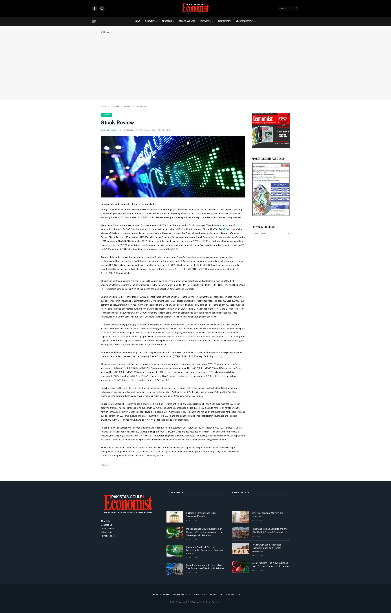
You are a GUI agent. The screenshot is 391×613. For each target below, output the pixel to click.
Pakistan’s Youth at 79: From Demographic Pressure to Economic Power (205, 550)
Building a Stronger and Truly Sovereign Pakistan (201, 514)
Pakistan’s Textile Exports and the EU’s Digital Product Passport (270, 530)
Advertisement (108, 528)
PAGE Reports (225, 21)
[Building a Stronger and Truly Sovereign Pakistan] (174, 517)
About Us (105, 521)
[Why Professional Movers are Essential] (240, 517)
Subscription (107, 532)
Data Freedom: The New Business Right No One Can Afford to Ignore (270, 564)
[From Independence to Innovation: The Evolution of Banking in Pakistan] (174, 569)
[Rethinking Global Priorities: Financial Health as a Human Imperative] (240, 548)
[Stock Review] (173, 167)
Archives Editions (245, 21)
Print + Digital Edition (208, 594)
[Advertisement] (195, 72)
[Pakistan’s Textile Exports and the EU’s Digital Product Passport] (240, 532)
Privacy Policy (108, 536)
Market (106, 115)
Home (137, 21)
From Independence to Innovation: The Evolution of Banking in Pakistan (205, 567)
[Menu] (94, 21)
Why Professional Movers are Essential (267, 514)
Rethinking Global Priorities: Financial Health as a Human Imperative (266, 548)
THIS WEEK (150, 21)
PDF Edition (233, 594)
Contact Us (106, 525)
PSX (176, 209)
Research (167, 21)
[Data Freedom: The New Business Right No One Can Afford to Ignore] (240, 567)
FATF (224, 229)
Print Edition (181, 594)
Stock (105, 465)
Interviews (205, 21)
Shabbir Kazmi (109, 130)
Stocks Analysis (187, 21)
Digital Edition (160, 594)
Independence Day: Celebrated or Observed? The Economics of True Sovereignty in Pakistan (204, 532)
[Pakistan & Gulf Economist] (195, 8)
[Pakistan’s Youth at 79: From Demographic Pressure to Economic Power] (174, 551)
